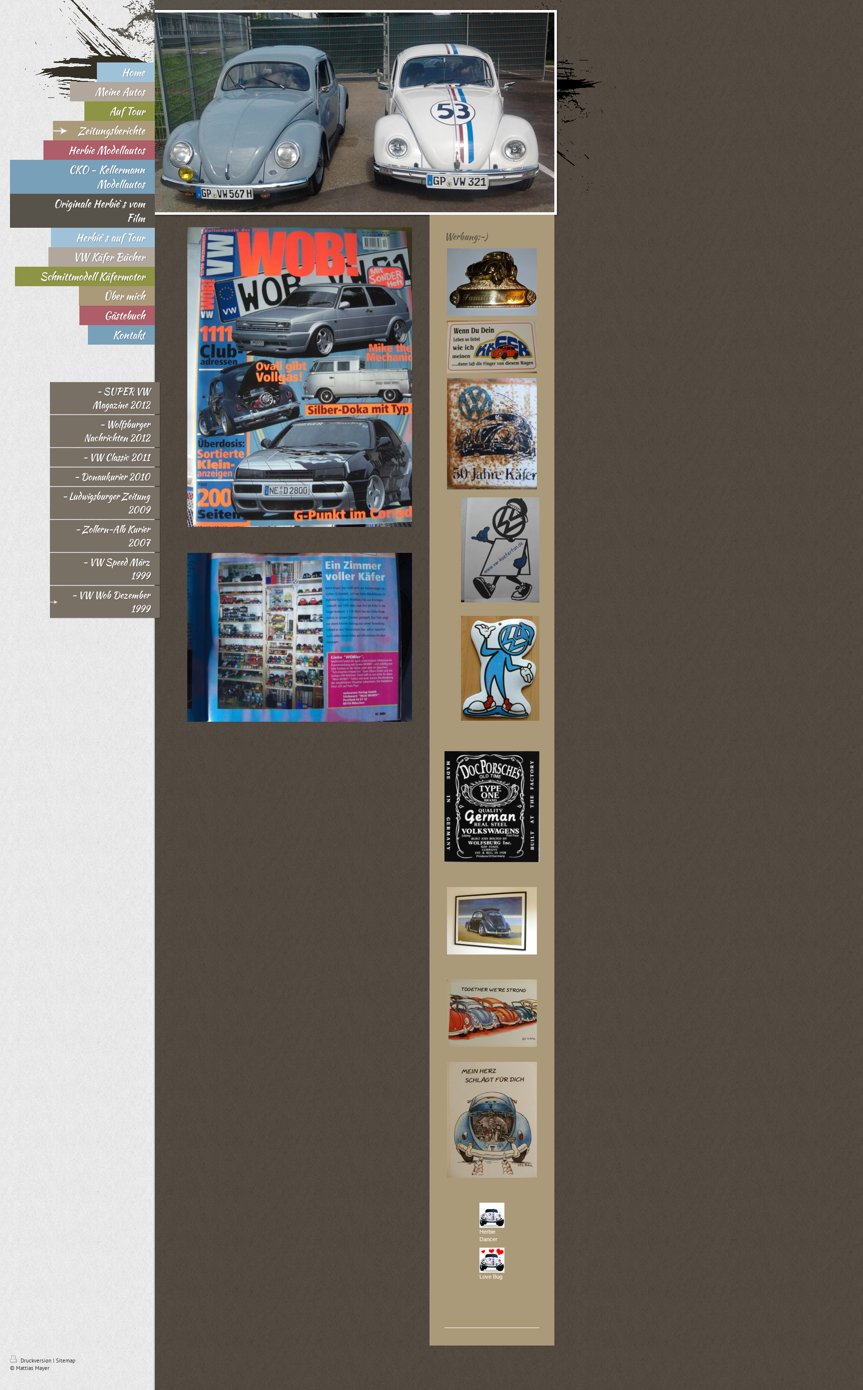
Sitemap (65, 1360)
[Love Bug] (491, 1260)
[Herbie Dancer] (491, 1215)
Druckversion (36, 1360)
